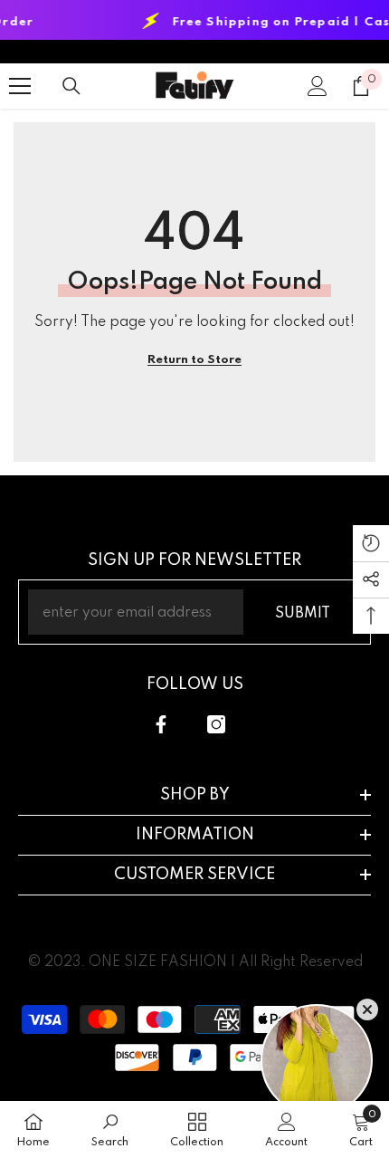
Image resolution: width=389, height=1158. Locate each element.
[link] (110, 1129)
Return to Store (194, 360)
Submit (302, 614)
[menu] (20, 86)
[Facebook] (161, 724)
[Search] (71, 86)
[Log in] (317, 86)
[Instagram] (216, 724)
